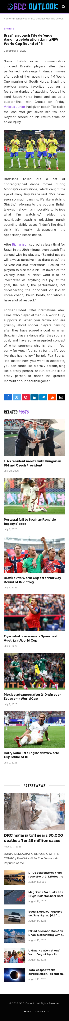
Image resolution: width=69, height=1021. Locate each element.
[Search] (63, 7)
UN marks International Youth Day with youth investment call (44, 954)
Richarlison (20, 244)
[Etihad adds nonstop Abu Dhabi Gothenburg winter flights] (14, 936)
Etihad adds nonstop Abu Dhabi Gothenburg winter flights (45, 934)
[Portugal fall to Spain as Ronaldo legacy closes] (34, 496)
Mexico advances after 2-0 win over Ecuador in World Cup (32, 697)
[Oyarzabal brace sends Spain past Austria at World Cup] (34, 612)
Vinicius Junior (14, 107)
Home (7, 18)
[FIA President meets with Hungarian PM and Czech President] (34, 437)
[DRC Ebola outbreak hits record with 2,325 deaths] (14, 877)
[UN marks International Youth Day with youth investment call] (14, 955)
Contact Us (42, 1011)
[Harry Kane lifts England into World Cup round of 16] (34, 729)
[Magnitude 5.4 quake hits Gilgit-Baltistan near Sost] (14, 897)
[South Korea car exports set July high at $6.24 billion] (14, 916)
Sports (9, 28)
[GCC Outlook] (32, 6)
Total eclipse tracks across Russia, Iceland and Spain (46, 973)
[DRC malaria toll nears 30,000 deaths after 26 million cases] (34, 811)
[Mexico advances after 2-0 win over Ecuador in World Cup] (34, 671)
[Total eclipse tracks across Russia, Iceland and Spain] (14, 975)
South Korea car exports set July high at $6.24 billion (45, 915)
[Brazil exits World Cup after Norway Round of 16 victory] (34, 554)
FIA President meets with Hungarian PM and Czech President (32, 463)
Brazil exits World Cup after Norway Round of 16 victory (32, 580)
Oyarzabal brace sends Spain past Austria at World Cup (31, 638)
